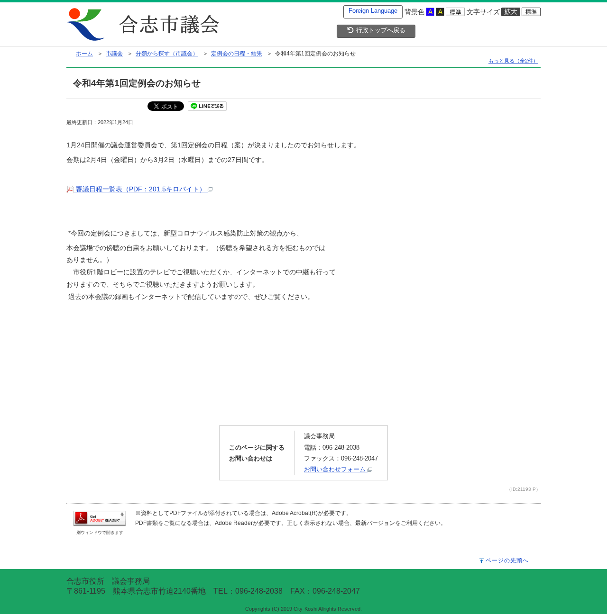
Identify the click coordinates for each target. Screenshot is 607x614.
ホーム (84, 53)
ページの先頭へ (507, 560)
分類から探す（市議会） (167, 53)
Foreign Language (373, 10)
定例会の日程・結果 (236, 53)
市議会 (114, 53)
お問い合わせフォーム (336, 469)
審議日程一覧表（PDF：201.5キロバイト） (141, 189)
